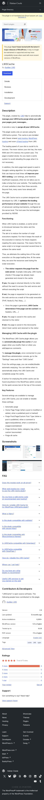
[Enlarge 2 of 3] (39, 448)
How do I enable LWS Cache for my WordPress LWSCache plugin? (15, 506)
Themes (26, 717)
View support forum (10, 701)
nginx (39, 642)
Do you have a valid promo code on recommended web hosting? (15, 498)
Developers (6, 739)
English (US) (37, 638)
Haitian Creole (12, 771)
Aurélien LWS (10, 67)
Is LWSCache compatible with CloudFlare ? (12, 550)
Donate (27, 739)
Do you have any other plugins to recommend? (11, 572)
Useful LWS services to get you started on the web (12, 580)
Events (26, 736)
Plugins (26, 721)
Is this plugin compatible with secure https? (11, 527)
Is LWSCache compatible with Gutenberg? (18, 543)
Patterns (26, 725)
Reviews (7, 87)
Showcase (27, 714)
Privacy (5, 725)
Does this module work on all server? (16, 483)
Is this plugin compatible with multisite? (17, 520)
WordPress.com (9, 750)
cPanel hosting (22, 141)
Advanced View (8, 649)
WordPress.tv (8, 743)
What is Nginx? (8, 514)
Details (7, 81)
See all (39, 685)
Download (7, 73)
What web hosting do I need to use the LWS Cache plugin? (14, 490)
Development (9, 98)
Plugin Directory (7, 9)
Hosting (5, 721)
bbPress (6, 758)
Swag (26, 743)
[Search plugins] (25, 24)
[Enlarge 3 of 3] (39, 463)
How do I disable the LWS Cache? (15, 558)
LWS (22, 116)
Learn (4, 732)
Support (7, 103)
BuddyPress (8, 761)
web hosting (23, 138)
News (4, 717)
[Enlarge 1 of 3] (18, 448)
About (4, 714)
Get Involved (28, 732)
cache (30, 642)
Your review (6, 685)
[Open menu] (40, 3)
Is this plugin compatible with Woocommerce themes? (13, 536)
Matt (5, 754)
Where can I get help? (10, 565)
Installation (8, 92)
